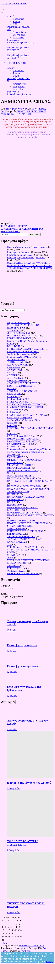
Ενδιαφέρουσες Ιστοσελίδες (20, 42)
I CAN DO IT (13, 346)
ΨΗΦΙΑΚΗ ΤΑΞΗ (16, 571)
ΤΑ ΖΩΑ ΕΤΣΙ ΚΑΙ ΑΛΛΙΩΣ (21, 536)
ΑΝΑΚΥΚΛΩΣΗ (15, 370)
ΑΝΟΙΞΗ (11, 372)
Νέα (9, 29)
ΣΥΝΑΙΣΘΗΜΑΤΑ (16, 528)
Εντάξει (49, 961)
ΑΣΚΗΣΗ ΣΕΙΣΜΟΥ (17, 380)
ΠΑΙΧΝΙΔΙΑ (13, 494)
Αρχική (10, 16)
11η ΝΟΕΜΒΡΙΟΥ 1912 (18, 322)
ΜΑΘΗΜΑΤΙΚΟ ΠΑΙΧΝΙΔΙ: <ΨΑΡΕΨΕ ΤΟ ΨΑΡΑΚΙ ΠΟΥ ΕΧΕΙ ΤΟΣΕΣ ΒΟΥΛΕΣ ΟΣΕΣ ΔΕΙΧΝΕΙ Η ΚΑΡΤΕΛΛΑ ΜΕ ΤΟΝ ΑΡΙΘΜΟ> (30, 265)
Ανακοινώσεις (19, 32)
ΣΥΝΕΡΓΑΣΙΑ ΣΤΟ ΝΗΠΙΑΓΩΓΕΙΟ (25, 531)
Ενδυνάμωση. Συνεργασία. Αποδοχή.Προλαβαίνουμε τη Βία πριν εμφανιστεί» (25, 420)
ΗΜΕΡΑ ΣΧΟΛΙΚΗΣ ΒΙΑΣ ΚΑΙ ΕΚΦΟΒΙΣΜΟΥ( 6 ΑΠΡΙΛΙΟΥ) (23, 440)
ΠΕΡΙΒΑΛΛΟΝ (15, 505)
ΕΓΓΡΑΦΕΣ (12, 396)
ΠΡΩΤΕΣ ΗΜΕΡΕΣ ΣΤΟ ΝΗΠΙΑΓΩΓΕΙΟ (27, 523)
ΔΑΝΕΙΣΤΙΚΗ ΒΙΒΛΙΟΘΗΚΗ (22, 391)
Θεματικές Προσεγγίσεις (18, 27)
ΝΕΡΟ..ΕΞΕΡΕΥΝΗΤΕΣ (19, 475)
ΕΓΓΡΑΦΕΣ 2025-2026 (18, 399)
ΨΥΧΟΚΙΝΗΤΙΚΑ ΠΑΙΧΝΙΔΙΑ (23, 573)
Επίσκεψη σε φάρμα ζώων (19, 255)
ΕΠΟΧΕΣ (12, 433)
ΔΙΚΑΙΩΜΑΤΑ (14, 394)
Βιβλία (16, 24)
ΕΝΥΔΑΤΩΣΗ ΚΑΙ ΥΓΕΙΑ (14, 226)
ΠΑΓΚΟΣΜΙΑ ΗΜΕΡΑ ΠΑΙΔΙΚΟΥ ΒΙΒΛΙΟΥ (29, 481)
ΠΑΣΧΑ (11, 502)
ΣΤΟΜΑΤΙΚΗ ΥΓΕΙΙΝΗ (19, 526)
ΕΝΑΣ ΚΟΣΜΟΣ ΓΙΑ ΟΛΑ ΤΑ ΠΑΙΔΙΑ (26, 415)
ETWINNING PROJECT (19, 338)
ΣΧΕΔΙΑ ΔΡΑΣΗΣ (16, 534)
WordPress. (26, 951)
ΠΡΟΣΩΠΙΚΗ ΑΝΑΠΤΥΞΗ (21, 520)
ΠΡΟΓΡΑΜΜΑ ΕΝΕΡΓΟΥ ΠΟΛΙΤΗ (25, 512)
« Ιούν (4, 943)
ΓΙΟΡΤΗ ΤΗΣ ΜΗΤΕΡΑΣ (19, 386)
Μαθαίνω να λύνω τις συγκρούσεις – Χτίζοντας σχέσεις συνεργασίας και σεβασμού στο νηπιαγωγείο (29, 452)
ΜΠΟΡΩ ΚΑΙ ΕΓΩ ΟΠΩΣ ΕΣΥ (22, 470)
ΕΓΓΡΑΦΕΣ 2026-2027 (18, 401)
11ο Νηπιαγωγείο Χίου (16, 108)
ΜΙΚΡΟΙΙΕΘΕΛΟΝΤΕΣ (18, 468)
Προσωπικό (18, 19)
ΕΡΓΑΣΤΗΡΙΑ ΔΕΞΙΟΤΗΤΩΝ (31, 111)
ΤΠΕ (9, 544)
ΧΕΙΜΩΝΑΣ (13, 565)
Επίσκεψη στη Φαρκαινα (18, 252)
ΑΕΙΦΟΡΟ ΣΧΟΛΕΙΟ (18, 364)
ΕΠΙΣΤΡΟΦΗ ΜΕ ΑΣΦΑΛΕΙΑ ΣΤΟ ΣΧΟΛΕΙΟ (30, 428)
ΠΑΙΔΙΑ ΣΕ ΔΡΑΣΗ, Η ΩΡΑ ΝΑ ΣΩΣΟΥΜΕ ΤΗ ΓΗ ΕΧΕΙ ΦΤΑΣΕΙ (28, 490)
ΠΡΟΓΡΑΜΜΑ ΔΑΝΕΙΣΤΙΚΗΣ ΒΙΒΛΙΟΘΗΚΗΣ (22, 508)
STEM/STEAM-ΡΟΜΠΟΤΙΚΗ (22, 357)
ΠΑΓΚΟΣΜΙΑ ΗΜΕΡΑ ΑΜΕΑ (22, 478)
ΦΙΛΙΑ (10, 557)
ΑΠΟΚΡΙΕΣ (13, 375)
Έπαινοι (16, 21)
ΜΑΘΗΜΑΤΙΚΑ (15, 457)
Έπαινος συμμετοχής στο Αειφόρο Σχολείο (27, 247)
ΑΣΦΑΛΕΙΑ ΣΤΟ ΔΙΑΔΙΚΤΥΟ (22, 383)
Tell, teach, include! (16, 359)
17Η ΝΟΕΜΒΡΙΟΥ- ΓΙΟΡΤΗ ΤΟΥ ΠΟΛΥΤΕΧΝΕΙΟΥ (24, 326)
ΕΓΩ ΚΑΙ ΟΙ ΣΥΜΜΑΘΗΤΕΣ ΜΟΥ (25, 404)
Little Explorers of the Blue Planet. (23, 351)
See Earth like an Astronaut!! (20, 354)
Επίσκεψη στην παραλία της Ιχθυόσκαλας (26, 257)
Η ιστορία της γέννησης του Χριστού (29, 782)
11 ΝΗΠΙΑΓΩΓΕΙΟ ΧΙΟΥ (14, 3)
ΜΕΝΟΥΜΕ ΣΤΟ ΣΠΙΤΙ (19, 465)
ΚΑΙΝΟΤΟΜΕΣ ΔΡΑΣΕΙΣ (20, 444)
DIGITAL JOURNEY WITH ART (23, 335)
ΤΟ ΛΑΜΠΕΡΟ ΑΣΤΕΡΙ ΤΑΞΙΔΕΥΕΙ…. (22, 843)
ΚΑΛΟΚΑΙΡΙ (13, 446)
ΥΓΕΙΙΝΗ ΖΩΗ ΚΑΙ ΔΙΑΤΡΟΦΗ (17, 114)
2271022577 (13, 50)
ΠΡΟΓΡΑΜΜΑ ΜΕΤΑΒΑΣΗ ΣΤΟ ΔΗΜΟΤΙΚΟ (30, 515)
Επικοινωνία (13, 40)
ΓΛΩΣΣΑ (11, 388)
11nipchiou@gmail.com (18, 47)
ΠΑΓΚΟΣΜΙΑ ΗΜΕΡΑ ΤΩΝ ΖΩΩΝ (25, 486)
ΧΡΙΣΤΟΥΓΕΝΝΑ (16, 568)
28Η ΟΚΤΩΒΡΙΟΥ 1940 (19, 333)
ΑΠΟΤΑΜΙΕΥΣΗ (15, 378)
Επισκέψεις (18, 37)
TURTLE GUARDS (17, 362)
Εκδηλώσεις (18, 34)
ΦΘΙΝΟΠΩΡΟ (14, 555)
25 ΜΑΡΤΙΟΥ (14, 330)
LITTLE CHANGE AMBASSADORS (25, 349)
